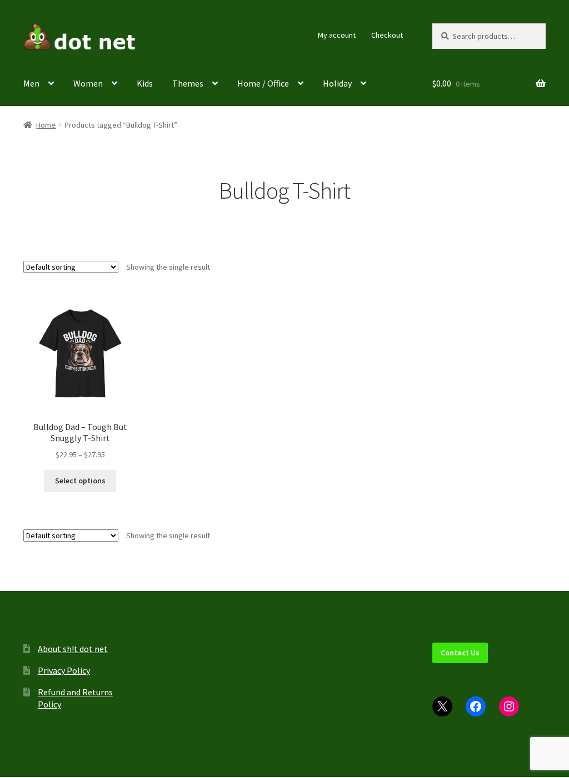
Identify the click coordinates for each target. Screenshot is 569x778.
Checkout (387, 35)
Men (31, 83)
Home (46, 125)
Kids (145, 83)
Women (88, 83)
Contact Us (460, 653)
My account (337, 35)
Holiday (337, 83)
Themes (187, 83)
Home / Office (263, 83)
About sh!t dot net (73, 648)
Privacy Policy (64, 670)
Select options (80, 481)
